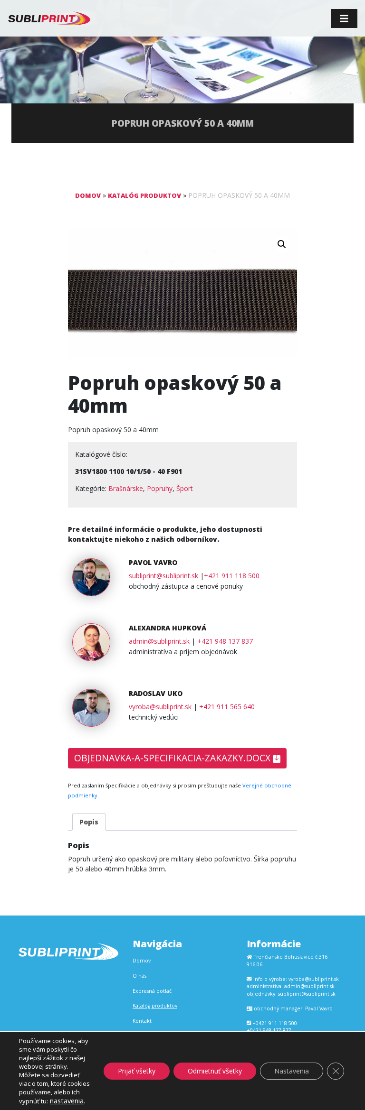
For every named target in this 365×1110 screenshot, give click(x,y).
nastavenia (67, 1100)
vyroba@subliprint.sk (160, 706)
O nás (139, 975)
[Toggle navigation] (344, 18)
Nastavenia (291, 1070)
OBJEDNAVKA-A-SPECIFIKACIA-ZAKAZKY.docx (173, 757)
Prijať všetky (136, 1070)
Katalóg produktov (144, 195)
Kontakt (142, 1021)
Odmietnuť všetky (215, 1070)
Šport (184, 488)
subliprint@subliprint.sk (163, 575)
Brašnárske (125, 488)
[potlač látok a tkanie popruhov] (49, 18)
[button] (281, 244)
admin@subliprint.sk (159, 641)
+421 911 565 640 (227, 706)
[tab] (89, 822)
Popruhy (160, 488)
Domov (88, 195)
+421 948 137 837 (225, 641)
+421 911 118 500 (231, 575)
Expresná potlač (152, 991)
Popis (88, 821)
